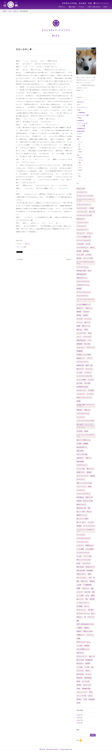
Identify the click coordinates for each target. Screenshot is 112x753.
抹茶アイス (87, 322)
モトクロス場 (85, 681)
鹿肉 (78, 581)
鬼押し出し (79, 329)
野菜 (80, 149)
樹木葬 (86, 431)
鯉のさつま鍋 (80, 660)
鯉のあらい (79, 617)
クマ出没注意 (80, 244)
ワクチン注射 (80, 254)
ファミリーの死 (87, 556)
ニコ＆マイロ (80, 545)
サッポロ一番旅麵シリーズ (84, 304)
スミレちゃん (89, 369)
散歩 (80, 176)
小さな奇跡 (91, 390)
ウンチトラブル (87, 336)
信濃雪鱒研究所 (81, 128)
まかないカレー (81, 347)
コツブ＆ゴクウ (81, 394)
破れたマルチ (80, 369)
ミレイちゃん (87, 318)
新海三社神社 (80, 674)
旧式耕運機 (89, 570)
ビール (80, 167)
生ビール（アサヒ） (82, 577)
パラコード (89, 358)
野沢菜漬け (79, 677)
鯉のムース (92, 656)
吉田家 (78, 401)
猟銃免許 (79, 311)
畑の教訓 (79, 288)
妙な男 (78, 563)
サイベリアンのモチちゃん (84, 240)
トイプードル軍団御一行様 (84, 236)
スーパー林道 (80, 595)
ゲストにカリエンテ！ (82, 107)
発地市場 (79, 500)
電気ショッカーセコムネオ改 (84, 483)
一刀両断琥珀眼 (81, 112)
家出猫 (78, 681)
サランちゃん (91, 617)
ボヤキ (78, 104)
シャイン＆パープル (82, 211)
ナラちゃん (89, 233)
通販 (93, 592)
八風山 (78, 688)
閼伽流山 (92, 581)
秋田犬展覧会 (80, 497)
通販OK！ (87, 627)
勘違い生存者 (80, 567)
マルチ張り (79, 372)
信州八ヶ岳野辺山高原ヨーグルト (85, 624)
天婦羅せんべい (81, 634)
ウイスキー (81, 160)
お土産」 (79, 110)
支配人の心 (87, 410)
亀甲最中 (88, 663)
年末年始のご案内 (81, 270)
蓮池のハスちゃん (81, 504)
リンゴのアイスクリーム (83, 602)
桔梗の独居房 (80, 461)
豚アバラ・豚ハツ (81, 522)
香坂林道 (79, 525)
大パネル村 (91, 522)
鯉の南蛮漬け (89, 660)
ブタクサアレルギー (82, 208)
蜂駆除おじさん (90, 545)
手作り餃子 (91, 609)
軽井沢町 (92, 599)
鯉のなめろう (80, 663)
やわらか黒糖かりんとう (83, 649)
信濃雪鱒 (86, 645)
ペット (78, 173)
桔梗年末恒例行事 (81, 274)
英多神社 (79, 315)
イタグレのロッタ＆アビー (84, 538)
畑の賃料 (79, 251)
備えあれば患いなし (82, 447)
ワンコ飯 (86, 667)
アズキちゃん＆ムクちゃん (84, 204)
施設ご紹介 (72, 7)
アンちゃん (79, 322)
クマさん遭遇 (80, 549)
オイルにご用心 (81, 468)
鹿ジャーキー (80, 599)
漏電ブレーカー (86, 326)
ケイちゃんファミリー (82, 361)
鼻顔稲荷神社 (87, 677)
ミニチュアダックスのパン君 (84, 376)
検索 (77, 730)
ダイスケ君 (79, 318)
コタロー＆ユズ (86, 563)
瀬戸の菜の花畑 (81, 570)
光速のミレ (88, 458)
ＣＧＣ (89, 340)
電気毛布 (79, 258)
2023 (78, 723)
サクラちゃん (90, 634)
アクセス (81, 7)
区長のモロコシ (81, 218)
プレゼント (88, 674)
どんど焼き (88, 254)
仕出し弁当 (87, 592)
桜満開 (78, 326)
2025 (78, 717)
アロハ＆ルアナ (81, 233)
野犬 (87, 599)
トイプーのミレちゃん (82, 267)
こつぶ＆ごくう (81, 490)
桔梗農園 (85, 443)
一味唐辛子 (79, 627)
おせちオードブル (81, 390)
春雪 (89, 508)
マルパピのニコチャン (82, 229)
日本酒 (80, 157)
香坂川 (89, 574)
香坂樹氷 (79, 631)
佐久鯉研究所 (80, 120)
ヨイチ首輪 (79, 667)
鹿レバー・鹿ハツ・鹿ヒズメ (84, 511)
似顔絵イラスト (81, 472)
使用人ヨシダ (84, 581)
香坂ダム (88, 670)
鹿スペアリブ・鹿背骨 (82, 518)
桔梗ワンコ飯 (89, 365)
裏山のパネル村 (81, 188)
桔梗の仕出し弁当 (81, 508)
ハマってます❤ (81, 126)
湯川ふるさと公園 (87, 500)
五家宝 (89, 486)
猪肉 (78, 620)
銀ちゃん (86, 606)
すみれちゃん (85, 588)
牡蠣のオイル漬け (87, 631)
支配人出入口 (80, 652)
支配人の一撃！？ (81, 574)
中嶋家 (78, 638)
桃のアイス (92, 211)
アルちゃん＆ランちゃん (83, 281)
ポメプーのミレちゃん (89, 525)
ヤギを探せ (79, 431)
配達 (92, 588)
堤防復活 (89, 472)
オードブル (79, 592)
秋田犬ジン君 (89, 497)
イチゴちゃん (87, 372)
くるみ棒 (79, 584)
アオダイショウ (91, 347)
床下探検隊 (79, 606)
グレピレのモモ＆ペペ (82, 247)
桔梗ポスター (80, 308)
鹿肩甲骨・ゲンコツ (82, 515)
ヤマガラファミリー (82, 465)
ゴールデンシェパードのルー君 (85, 195)
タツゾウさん (80, 670)
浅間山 (92, 595)
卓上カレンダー (87, 685)
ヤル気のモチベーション (83, 285)
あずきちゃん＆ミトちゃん (84, 642)
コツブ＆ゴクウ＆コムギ (83, 552)
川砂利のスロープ (90, 567)
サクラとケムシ (81, 479)
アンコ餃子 (79, 645)
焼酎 (80, 162)
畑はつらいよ (90, 468)
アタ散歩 (79, 118)
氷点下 (89, 270)
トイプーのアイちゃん (82, 541)
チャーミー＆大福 (87, 258)
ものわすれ (86, 311)
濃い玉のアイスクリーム (83, 613)
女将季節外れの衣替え (82, 386)
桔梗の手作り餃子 (81, 340)
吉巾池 (89, 333)
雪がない (92, 247)
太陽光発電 (91, 699)
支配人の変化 (80, 450)
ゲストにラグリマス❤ (82, 115)
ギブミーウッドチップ (82, 475)
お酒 (78, 155)
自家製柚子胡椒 (86, 688)
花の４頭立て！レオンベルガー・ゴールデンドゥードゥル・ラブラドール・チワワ (85, 426)
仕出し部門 (87, 383)
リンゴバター (90, 394)
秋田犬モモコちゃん (82, 277)
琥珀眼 (78, 588)
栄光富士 (79, 699)
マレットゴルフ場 (81, 695)
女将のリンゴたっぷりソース (84, 397)
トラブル (79, 133)
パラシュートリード (82, 692)
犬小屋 (78, 702)
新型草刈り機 (80, 365)
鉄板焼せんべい (81, 358)
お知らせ (79, 136)
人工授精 (79, 443)
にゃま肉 (79, 556)
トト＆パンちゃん (81, 226)
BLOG (105, 7)
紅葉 (92, 667)
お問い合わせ (80, 102)
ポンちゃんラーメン (82, 656)
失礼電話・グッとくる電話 (84, 354)
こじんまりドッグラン (82, 222)
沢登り (90, 692)
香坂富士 (79, 685)
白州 (90, 577)
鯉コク (93, 613)
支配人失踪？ (80, 458)
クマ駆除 (91, 208)
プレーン (79, 336)
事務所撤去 (86, 251)
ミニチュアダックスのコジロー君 (85, 420)
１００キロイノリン (82, 192)
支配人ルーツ (89, 308)
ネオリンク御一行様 (82, 454)
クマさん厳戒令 (90, 549)
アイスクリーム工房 (82, 123)
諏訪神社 (85, 315)
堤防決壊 (92, 475)
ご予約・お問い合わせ (93, 7)
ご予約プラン (62, 7)
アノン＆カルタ (81, 534)
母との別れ (79, 383)
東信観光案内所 (81, 131)
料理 (78, 139)
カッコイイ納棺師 (81, 379)
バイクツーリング (81, 486)
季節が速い (79, 410)
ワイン (80, 165)
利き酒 (80, 170)
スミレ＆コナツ (81, 417)
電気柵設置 (79, 351)
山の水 (87, 595)
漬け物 (80, 151)
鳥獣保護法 (79, 344)
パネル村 (88, 244)
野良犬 (86, 329)
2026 (78, 715)
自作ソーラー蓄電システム (84, 440)
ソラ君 (85, 699)
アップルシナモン (81, 333)
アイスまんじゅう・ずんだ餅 (84, 215)
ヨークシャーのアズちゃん (84, 493)
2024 (78, 720)
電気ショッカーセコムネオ (84, 559)
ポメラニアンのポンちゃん (84, 292)
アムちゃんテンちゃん (82, 295)
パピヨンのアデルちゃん (83, 413)
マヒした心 (91, 379)
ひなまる (90, 695)
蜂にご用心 (87, 344)
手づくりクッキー (81, 609)
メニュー (81, 141)
